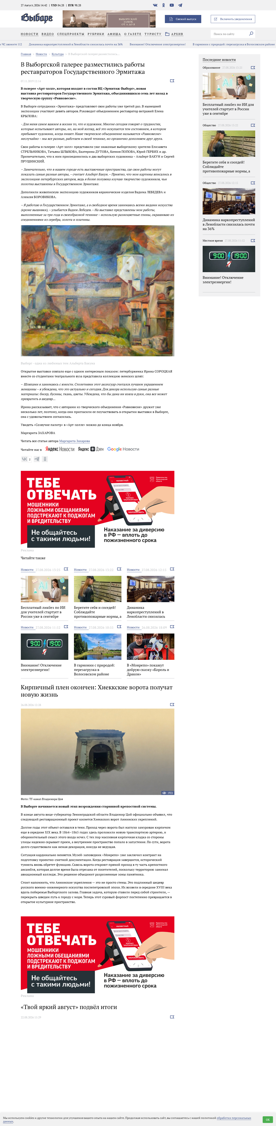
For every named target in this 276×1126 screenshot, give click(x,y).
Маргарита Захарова (74, 441)
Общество (209, 125)
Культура (58, 54)
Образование (211, 67)
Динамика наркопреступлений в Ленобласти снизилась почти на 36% (54, 44)
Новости (41, 54)
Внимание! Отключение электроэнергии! (136, 44)
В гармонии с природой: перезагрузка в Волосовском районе (212, 44)
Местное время (213, 240)
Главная (26, 54)
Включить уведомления (236, 19)
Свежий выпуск (186, 19)
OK (268, 1120)
